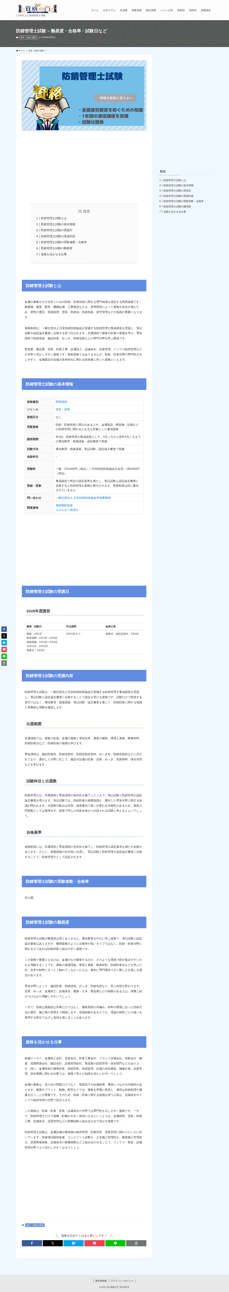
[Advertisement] (84, 167)
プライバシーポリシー (122, 1280)
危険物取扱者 (64, 505)
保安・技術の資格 (28, 37)
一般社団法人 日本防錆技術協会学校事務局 (83, 497)
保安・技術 (63, 409)
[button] (32, 1243)
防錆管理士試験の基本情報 (58, 224)
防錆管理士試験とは (54, 218)
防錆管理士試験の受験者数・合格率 (64, 242)
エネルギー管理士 (67, 509)
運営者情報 (101, 1280)
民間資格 (61, 401)
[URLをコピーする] (136, 1243)
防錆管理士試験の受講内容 (58, 236)
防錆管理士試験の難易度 (56, 248)
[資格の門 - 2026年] (37, 8)
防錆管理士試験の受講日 (56, 230)
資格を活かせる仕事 (54, 254)
